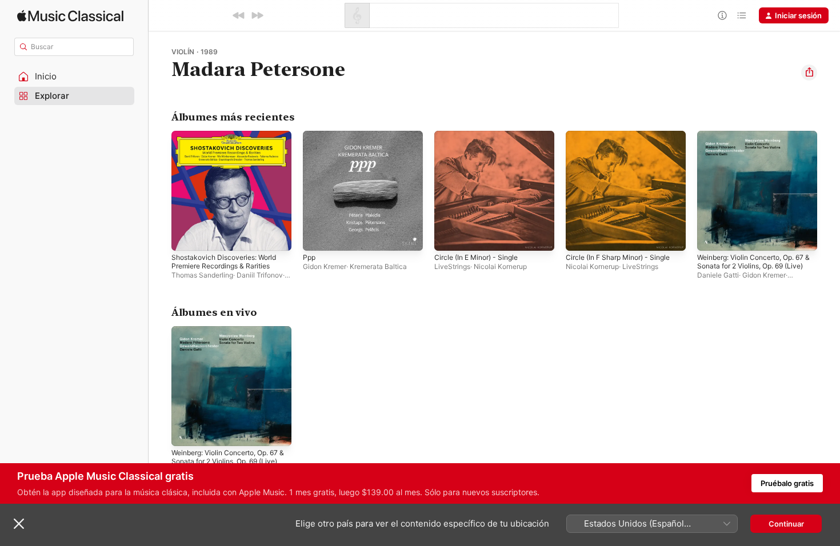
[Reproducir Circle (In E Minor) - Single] (448, 236)
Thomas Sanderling (202, 275)
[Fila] (742, 15)
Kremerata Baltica (378, 266)
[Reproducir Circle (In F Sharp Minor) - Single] (580, 236)
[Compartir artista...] (809, 73)
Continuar (786, 523)
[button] (74, 76)
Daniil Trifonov (260, 275)
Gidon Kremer (324, 266)
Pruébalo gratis (787, 483)
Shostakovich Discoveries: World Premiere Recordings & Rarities (229, 140)
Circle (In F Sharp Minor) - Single (624, 135)
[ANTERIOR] (239, 15)
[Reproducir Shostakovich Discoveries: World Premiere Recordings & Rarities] (185, 236)
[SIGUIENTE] (257, 15)
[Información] (722, 15)
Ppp (310, 135)
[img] (70, 15)
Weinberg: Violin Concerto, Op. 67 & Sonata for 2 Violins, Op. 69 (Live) (755, 144)
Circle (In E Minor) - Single (481, 135)
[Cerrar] (19, 524)
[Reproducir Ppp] (317, 236)
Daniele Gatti (718, 275)
